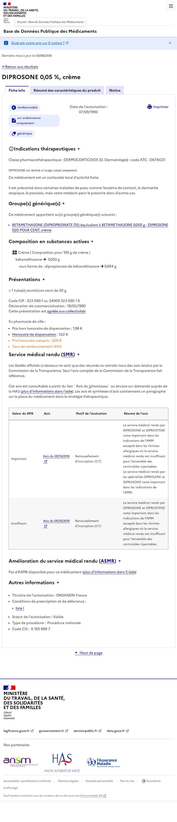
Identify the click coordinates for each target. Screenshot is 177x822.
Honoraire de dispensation (34, 334)
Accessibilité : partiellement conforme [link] (27, 781)
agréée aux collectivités (66, 311)
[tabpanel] (88, 371)
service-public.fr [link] (85, 731)
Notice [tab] (114, 90)
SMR (68, 355)
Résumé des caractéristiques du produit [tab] (67, 90)
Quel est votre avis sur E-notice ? (38, 42)
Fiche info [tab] (17, 90)
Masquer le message (170, 42)
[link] (50, 31)
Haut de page (91, 652)
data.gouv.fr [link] (116, 731)
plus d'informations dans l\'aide (109, 572)
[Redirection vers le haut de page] (79, 149)
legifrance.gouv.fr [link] (16, 731)
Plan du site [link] (127, 781)
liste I (20, 608)
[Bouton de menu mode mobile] (171, 6)
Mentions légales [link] (68, 781)
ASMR (107, 561)
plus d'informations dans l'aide (47, 391)
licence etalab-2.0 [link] (91, 796)
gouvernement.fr (51, 731)
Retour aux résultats (21, 66)
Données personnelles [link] (99, 781)
